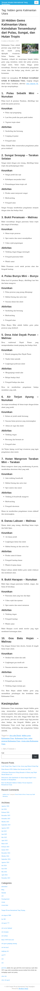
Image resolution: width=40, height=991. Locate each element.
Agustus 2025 (5, 828)
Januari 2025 (5, 850)
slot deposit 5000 (6, 915)
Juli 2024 (4, 865)
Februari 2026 (5, 812)
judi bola (3, 968)
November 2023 (5, 878)
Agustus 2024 (5, 862)
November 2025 (5, 818)
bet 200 (3, 919)
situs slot (4, 976)
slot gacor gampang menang (9, 943)
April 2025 (4, 840)
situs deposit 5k (32, 83)
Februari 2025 (5, 847)
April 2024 (4, 875)
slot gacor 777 (5, 923)
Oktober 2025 (5, 822)
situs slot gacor (5, 980)
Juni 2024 (4, 868)
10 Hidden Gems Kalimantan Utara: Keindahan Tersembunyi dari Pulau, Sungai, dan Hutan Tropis (18, 28)
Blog (2, 890)
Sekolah (3, 893)
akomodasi (4, 886)
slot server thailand (6, 928)
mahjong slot (5, 951)
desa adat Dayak (15, 735)
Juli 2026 (4, 809)
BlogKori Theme (23, 988)
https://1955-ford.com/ (7, 940)
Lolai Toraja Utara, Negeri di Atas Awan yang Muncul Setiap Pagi (19, 766)
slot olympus (5, 932)
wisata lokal (4, 905)
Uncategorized (5, 899)
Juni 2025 (4, 834)
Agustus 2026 (5, 806)
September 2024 (5, 859)
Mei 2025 (4, 837)
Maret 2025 (4, 843)
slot (2, 896)
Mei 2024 (4, 872)
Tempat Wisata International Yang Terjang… (13, 910)
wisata (3, 902)
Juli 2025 (4, 831)
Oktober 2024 (5, 856)
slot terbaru (4, 936)
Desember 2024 (5, 853)
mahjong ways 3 (6, 794)
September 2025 (5, 825)
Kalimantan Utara (21, 738)
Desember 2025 (5, 815)
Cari (2, 753)
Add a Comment (8, 748)
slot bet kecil (5, 947)
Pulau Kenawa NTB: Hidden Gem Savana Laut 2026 (16, 769)
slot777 (3, 955)
